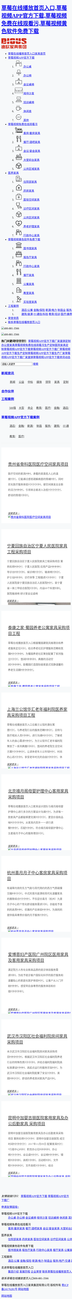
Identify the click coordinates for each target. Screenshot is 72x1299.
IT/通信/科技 (40, 314)
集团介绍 (13, 1271)
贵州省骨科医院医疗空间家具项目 (38, 464)
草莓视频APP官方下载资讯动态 (51, 357)
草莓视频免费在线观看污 (23, 124)
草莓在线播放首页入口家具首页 (27, 53)
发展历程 (24, 1271)
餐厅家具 (58, 1250)
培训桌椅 (53, 1217)
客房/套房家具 (16, 1228)
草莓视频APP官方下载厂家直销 (46, 341)
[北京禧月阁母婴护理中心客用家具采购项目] (35, 849)
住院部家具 (14, 1239)
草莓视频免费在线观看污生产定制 (35, 345)
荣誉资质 (13, 318)
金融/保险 (39, 310)
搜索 (35, 364)
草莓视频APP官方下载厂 (45, 349)
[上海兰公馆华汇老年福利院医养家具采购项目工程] (39, 768)
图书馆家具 (14, 1250)
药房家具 (27, 1239)
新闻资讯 (7, 373)
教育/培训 (54, 314)
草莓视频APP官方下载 (21, 57)
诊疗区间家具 (58, 1239)
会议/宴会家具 (51, 1228)
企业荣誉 (36, 1271)
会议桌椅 (30, 1217)
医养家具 (13, 172)
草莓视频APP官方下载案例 (20, 417)
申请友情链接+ (10, 1207)
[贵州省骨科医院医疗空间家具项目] (29, 517)
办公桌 (12, 1217)
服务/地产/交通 (61, 1260)
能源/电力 (51, 310)
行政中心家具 (44, 1250)
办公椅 (21, 1217)
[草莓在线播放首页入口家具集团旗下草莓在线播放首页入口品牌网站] (13, 47)
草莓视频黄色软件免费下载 (24, 239)
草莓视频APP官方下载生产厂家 (46, 353)
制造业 (62, 310)
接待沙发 (42, 1217)
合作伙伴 (7, 391)
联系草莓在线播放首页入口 (24, 322)
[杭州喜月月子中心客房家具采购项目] (31, 931)
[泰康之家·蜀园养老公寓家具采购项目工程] (34, 686)
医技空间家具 (41, 1239)
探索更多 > (14, 513)
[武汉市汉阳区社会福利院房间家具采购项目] (35, 1094)
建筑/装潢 (27, 314)
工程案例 (13, 306)
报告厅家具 (28, 1250)
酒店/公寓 (27, 310)
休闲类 (64, 1217)
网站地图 (23, 1289)
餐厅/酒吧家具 (33, 1228)
